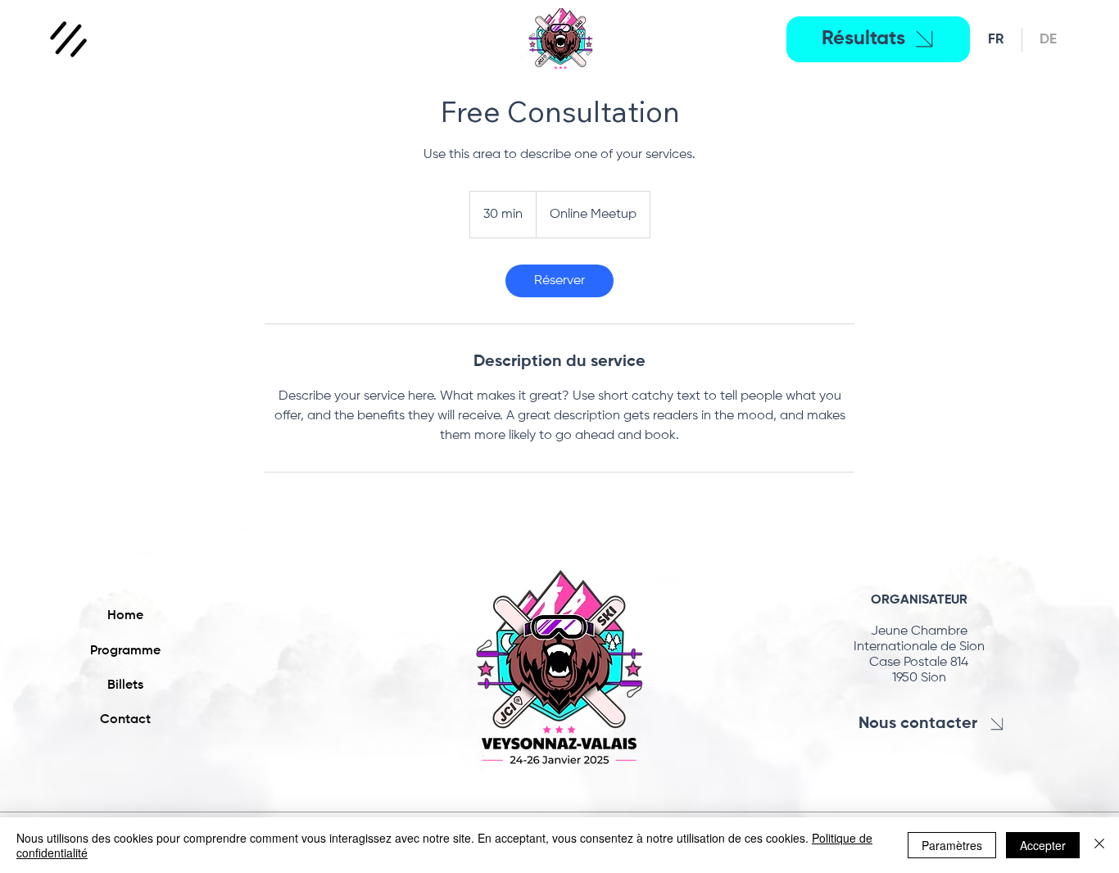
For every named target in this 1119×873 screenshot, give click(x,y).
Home (125, 615)
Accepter (1043, 845)
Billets (125, 685)
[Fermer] (1099, 845)
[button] (69, 39)
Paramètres (952, 845)
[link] (559, 281)
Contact (125, 719)
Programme (125, 651)
